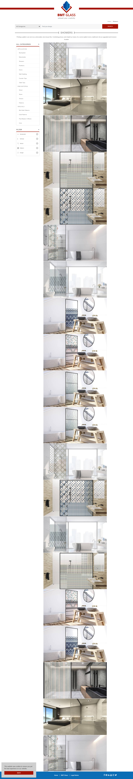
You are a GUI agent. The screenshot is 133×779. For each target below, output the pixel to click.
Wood (20, 90)
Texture (21, 98)
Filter (19, 129)
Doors (20, 70)
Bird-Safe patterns (24, 110)
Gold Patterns (23, 114)
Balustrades (22, 57)
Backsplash (22, 53)
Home (109, 21)
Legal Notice (75, 775)
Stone (20, 94)
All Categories (23, 44)
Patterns (21, 103)
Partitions (21, 65)
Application (22, 49)
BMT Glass (64, 775)
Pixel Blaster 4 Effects (25, 119)
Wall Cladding (23, 74)
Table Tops (22, 82)
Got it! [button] (19, 773)
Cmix (20, 123)
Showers (21, 61)
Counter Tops (23, 78)
